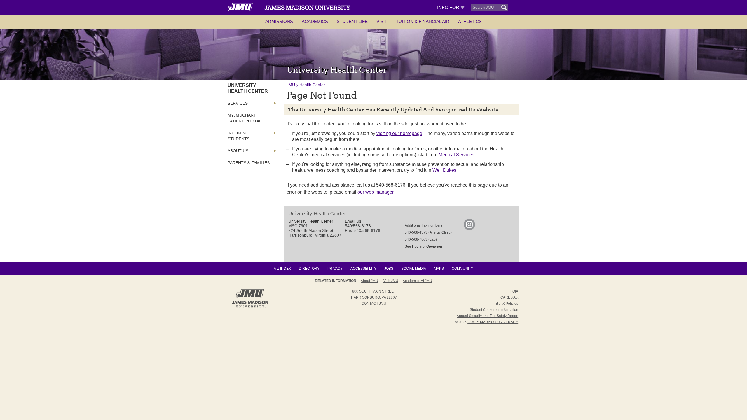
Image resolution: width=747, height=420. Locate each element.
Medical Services (456, 154)
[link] (469, 228)
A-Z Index (282, 269)
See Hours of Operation (423, 246)
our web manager (375, 192)
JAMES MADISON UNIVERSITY (492, 322)
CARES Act (509, 297)
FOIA (514, 291)
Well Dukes (444, 170)
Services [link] (238, 103)
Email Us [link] (353, 221)
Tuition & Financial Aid (422, 21)
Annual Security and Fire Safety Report (487, 316)
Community (462, 269)
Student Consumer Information (494, 310)
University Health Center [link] (248, 88)
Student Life (352, 21)
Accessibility (363, 269)
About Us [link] (238, 150)
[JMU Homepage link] (250, 307)
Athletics (470, 21)
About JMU (369, 281)
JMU (291, 85)
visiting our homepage (399, 133)
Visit (381, 21)
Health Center (312, 85)
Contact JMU (374, 304)
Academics (315, 21)
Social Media (413, 269)
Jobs (388, 269)
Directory (309, 269)
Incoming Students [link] (238, 136)
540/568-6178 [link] (358, 225)
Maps (439, 269)
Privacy (335, 269)
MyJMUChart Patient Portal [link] (244, 118)
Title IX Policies (506, 304)
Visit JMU (390, 281)
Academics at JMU (417, 281)
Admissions (279, 21)
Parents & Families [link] (249, 162)
